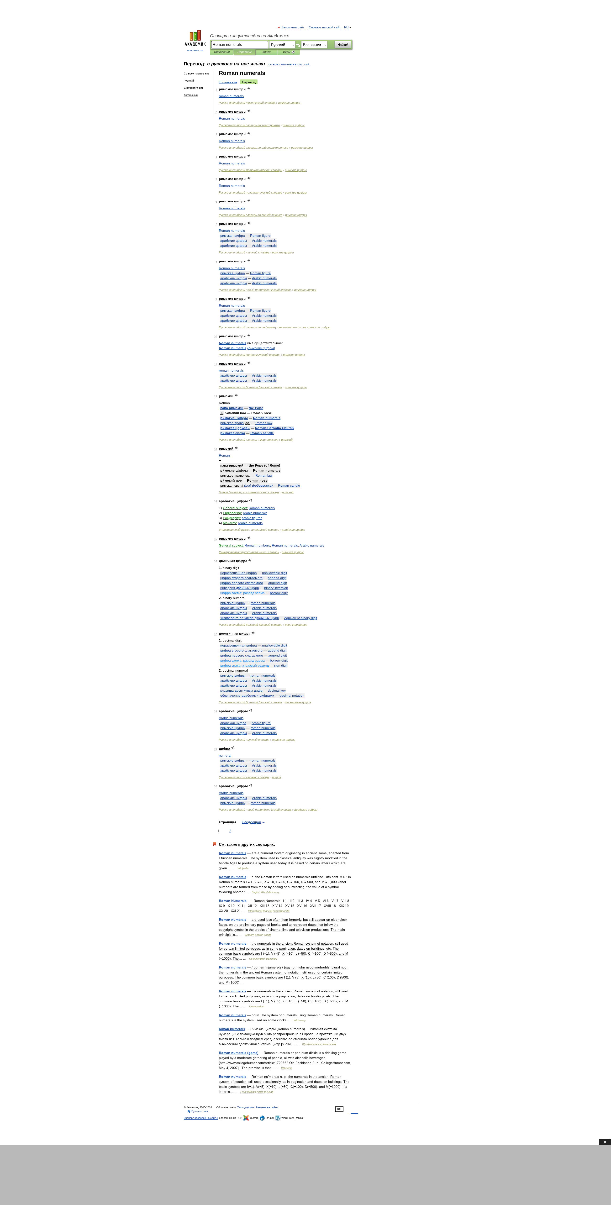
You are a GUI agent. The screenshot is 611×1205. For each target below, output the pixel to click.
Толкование (228, 82)
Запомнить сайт (293, 27)
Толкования (222, 52)
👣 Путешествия (197, 1111)
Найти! (342, 45)
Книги (267, 52)
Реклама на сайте (267, 1107)
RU (346, 27)
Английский (191, 95)
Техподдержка (245, 1107)
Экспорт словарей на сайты (201, 1117)
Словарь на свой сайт (325, 27)
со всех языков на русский (289, 64)
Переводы (244, 52)
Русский (189, 80)
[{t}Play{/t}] (249, 88)
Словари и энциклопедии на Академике (249, 35)
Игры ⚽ (289, 52)
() (261, 348)
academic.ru (195, 50)
